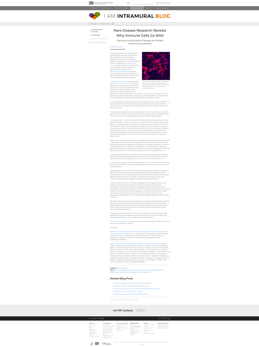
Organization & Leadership (93, 330)
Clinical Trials (119, 330)
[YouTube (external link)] (166, 3)
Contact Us (121, 342)
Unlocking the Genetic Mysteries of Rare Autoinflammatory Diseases (137, 289)
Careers (148, 8)
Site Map (167, 342)
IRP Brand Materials (130, 342)
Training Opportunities (163, 326)
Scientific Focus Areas (108, 325)
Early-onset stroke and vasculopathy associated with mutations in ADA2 (136, 243)
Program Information (162, 325)
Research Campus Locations (93, 334)
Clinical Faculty (120, 326)
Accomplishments (107, 328)
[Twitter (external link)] (163, 3)
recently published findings (122, 71)
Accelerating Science (108, 329)
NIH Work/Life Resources (163, 328)
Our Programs (92, 332)
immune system (141, 270)
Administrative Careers (149, 333)
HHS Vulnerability (143, 342)
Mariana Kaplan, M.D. (133, 122)
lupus (149, 272)
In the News (133, 325)
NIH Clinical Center (121, 8)
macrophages (142, 272)
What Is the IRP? (93, 325)
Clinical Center (120, 116)
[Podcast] (157, 3)
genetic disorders (158, 270)
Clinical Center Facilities (122, 325)
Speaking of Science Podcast (135, 328)
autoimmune (114, 272)
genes (150, 270)
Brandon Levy (117, 47)
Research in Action (107, 331)
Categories (95, 35)
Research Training (161, 8)
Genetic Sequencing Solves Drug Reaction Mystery (131, 294)
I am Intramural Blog (135, 326)
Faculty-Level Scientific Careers (149, 325)
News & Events (137, 8)
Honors (91, 328)
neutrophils (133, 272)
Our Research (106, 8)
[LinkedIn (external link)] (169, 3)
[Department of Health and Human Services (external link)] (91, 343)
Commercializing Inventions (107, 337)
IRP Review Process (108, 335)
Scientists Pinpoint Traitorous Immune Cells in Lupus (131, 286)
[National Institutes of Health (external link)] (97, 343)
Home (116, 342)
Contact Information (94, 336)
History (91, 326)
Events (131, 335)
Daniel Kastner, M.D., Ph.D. (123, 83)
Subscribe (140, 310)
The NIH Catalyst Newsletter (134, 333)
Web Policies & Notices (158, 342)
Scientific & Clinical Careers (148, 331)
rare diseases (131, 270)
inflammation (123, 272)
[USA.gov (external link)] (106, 343)
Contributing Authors (96, 31)
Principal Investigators (108, 326)
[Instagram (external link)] (160, 3)
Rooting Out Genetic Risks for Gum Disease (128, 291)
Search (142, 344)
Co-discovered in (118, 81)
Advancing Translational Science (122, 328)
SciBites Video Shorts (135, 330)
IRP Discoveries (122, 268)
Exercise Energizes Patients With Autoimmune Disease (132, 283)
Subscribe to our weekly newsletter (121, 221)
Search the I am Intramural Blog (99, 24)
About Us (94, 8)
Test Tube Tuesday (120, 270)
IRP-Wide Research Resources (107, 333)
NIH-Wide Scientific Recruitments (148, 328)
